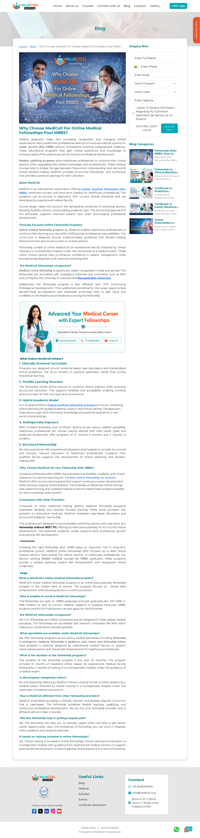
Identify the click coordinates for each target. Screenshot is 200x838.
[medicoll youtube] (59, 811)
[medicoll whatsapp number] (178, 829)
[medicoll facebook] (34, 811)
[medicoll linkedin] (46, 811)
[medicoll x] (40, 811)
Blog (127, 6)
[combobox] (136, 67)
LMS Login (178, 5)
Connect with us (108, 6)
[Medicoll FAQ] (188, 829)
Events (83, 799)
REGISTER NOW (169, 128)
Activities (84, 794)
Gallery (155, 6)
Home (57, 6)
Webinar (84, 788)
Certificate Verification (92, 805)
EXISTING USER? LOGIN (147, 128)
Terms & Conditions (110, 828)
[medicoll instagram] (53, 811)
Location (140, 6)
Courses (87, 6)
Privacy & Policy (88, 828)
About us (72, 6)
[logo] (25, 6)
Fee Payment (196, 30)
